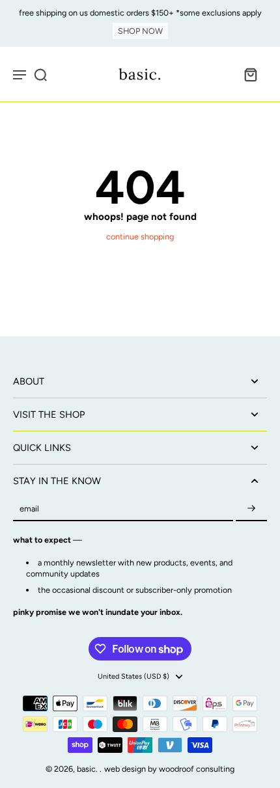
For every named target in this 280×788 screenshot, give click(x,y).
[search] (40, 74)
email (29, 509)
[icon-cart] (250, 74)
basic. (88, 769)
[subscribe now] (251, 509)
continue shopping (140, 236)
